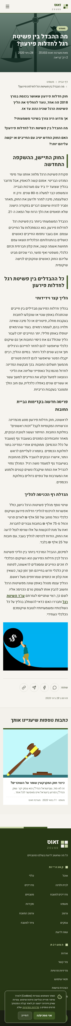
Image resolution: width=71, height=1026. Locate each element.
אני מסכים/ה (44, 1015)
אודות (64, 953)
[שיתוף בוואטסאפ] (54, 687)
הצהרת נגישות (60, 988)
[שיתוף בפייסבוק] (44, 687)
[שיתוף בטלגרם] (34, 687)
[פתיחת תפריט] (7, 6)
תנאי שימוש (61, 979)
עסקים (64, 923)
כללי (31, 876)
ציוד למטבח (27, 923)
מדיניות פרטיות (59, 971)
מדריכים (29, 885)
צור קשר (63, 962)
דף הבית (63, 82)
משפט (62, 28)
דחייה (25, 1015)
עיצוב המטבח (26, 913)
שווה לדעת (62, 932)
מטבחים (29, 894)
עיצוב (65, 913)
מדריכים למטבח (59, 894)
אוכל (65, 876)
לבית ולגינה (61, 885)
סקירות (30, 904)
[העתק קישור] (24, 687)
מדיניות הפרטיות (30, 1007)
